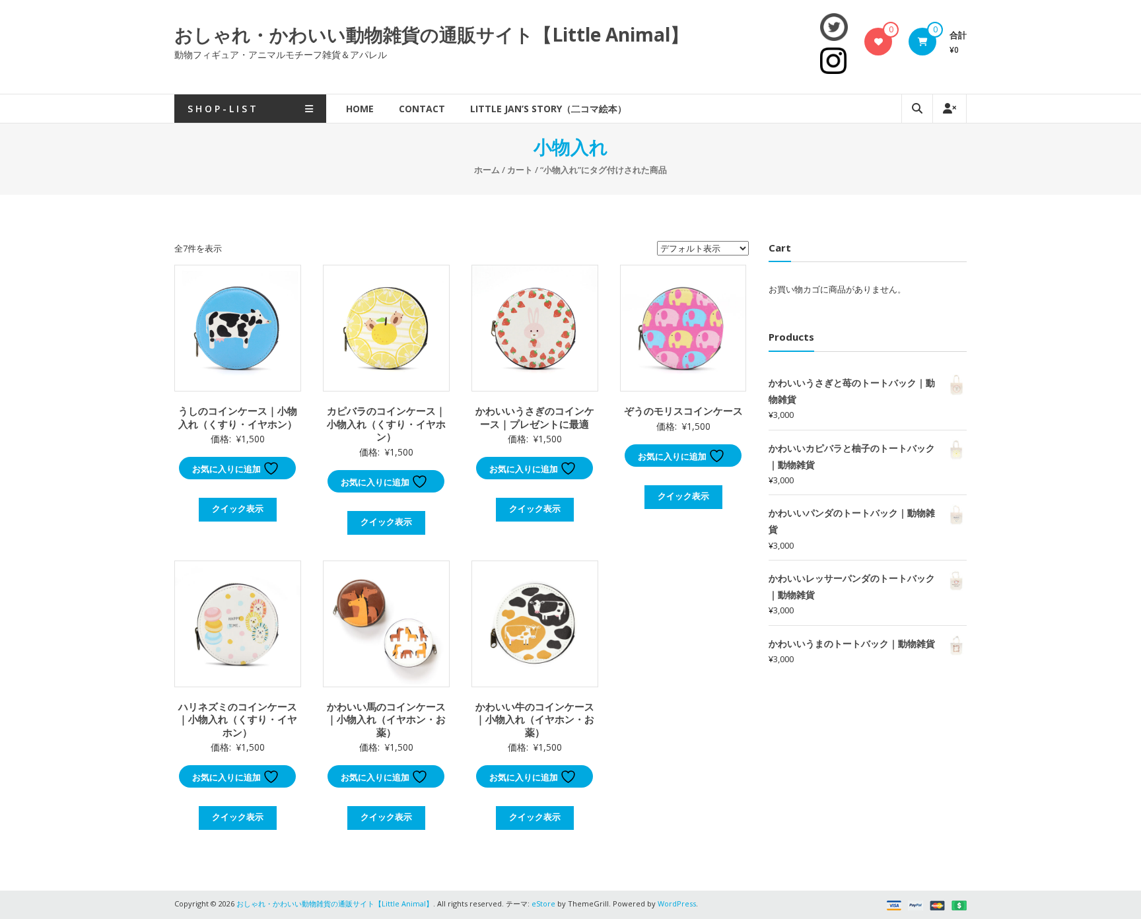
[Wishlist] (878, 42)
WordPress (677, 903)
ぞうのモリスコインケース (683, 410)
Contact (422, 108)
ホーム (487, 170)
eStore (543, 903)
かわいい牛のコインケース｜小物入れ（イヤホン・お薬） (534, 719)
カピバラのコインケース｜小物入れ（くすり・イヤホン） (386, 423)
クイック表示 (237, 508)
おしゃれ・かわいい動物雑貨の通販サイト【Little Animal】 (431, 34)
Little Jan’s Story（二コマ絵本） (548, 108)
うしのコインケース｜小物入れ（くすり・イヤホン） (237, 417)
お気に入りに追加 (227, 469)
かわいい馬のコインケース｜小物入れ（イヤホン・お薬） (386, 719)
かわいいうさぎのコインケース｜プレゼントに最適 (534, 417)
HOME (360, 108)
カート (520, 170)
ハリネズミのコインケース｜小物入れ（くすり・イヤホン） (237, 719)
